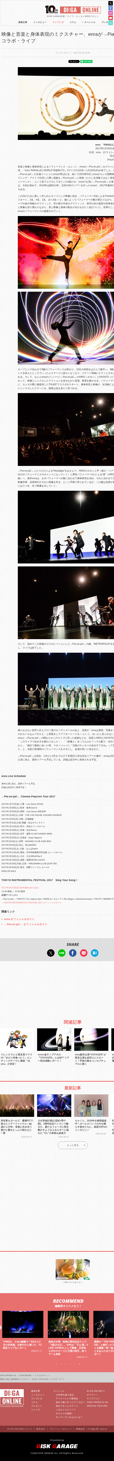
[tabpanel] (23, 1335)
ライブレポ (58, 22)
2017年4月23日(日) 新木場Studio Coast (19, 887)
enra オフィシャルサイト (19, 919)
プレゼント (36, 1406)
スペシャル (89, 22)
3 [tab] (66, 1364)
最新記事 (22, 22)
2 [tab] (61, 1364)
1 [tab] (57, 1364)
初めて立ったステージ (67, 1406)
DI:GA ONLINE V (96, 1391)
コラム (73, 22)
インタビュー (40, 22)
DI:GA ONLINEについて (19, 1429)
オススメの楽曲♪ (64, 1413)
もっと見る (73, 1145)
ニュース (35, 1409)
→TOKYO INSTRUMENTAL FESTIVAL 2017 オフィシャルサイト (31, 902)
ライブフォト (93, 1398)
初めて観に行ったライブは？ (70, 1402)
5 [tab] (74, 1364)
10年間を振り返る (65, 1395)
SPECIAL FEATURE (97, 1406)
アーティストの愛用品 (67, 1398)
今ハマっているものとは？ (69, 1417)
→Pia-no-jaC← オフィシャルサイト (26, 924)
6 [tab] (79, 1364)
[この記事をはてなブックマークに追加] (94, 955)
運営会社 (40, 1429)
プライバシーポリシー (60, 1429)
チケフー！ (92, 1395)
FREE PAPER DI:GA (97, 1402)
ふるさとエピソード (66, 1409)
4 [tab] (70, 1364)
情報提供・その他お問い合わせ (91, 1429)
